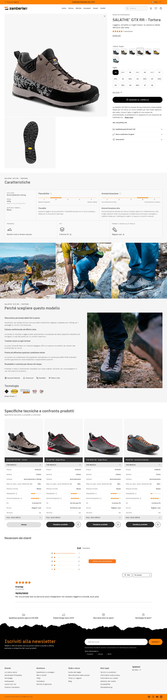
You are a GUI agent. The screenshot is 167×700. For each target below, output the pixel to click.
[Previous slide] (4, 270)
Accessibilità (105, 684)
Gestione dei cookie (108, 681)
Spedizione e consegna (45, 672)
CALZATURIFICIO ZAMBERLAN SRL (21, 696)
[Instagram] (153, 696)
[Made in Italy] (41, 391)
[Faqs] (143, 616)
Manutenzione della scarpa (79, 675)
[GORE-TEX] (7, 391)
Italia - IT (157, 2)
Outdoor (90, 654)
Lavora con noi (10, 684)
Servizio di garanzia (44, 684)
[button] (118, 31)
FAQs (38, 678)
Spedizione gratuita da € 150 (125, 129)
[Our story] (64, 616)
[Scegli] (78, 524)
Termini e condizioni (108, 672)
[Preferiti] (155, 8)
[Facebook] (149, 696)
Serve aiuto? (120, 139)
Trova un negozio (13, 2)
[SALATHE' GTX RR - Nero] (148, 51)
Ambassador (9, 681)
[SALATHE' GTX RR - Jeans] (116, 51)
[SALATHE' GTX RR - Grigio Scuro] (132, 51)
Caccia (100, 654)
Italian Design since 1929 (63, 618)
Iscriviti (155, 642)
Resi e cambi (41, 675)
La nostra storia (11, 672)
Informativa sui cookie (109, 678)
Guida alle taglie (74, 672)
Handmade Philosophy (13, 675)
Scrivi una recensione (102, 561)
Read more (129, 117)
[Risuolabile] (34, 391)
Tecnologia (8, 678)
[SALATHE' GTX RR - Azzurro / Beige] (116, 59)
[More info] (51, 193)
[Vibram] (14, 391)
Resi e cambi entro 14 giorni (125, 134)
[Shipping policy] (24, 616)
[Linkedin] (161, 696)
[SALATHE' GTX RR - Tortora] (140, 51)
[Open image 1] (28, 271)
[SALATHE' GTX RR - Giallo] (156, 51)
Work (109, 654)
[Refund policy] (103, 616)
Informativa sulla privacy (110, 675)
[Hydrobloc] (25, 391)
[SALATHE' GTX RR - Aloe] (124, 51)
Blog (70, 681)
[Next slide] (162, 270)
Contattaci (40, 681)
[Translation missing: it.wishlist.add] (104, 16)
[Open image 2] (83, 271)
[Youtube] (157, 696)
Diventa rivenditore (12, 687)
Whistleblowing (106, 687)
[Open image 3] (139, 271)
